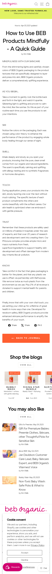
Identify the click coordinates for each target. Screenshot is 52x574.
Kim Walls (27, 54)
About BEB (23, 451)
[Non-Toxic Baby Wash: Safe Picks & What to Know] (9, 480)
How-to (17, 26)
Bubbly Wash (24, 477)
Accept (24, 552)
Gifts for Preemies (25, 425)
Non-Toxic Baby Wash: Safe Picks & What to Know (32, 485)
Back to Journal (27, 338)
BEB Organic (17, 70)
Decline (24, 559)
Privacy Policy (38, 545)
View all (26, 365)
